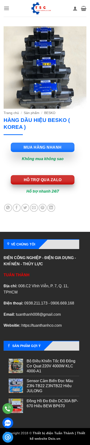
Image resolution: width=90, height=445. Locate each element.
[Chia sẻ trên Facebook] (17, 208)
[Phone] (7, 408)
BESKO (49, 113)
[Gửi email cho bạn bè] (34, 208)
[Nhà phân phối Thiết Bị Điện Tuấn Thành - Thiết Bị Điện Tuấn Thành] (41, 8)
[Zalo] (7, 423)
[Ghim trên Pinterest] (43, 208)
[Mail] (7, 437)
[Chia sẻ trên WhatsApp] (8, 208)
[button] (6, 8)
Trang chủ (11, 113)
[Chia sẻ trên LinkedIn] (51, 208)
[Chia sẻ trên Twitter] (25, 208)
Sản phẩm (31, 113)
